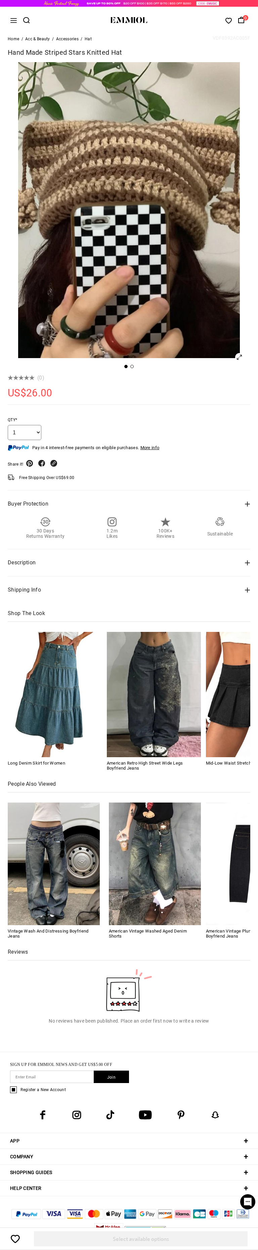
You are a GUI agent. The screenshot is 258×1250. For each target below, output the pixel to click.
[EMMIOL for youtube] (145, 1115)
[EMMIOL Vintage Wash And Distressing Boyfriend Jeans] (54, 863)
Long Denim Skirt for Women (36, 763)
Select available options (141, 1239)
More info (150, 447)
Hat (88, 39)
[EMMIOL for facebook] (42, 1115)
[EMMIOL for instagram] (76, 1115)
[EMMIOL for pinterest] (181, 1115)
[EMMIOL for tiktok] (110, 1115)
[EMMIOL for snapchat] (215, 1115)
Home (13, 39)
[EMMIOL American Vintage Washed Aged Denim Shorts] (155, 863)
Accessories (67, 39)
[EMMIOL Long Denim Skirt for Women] (55, 694)
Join (111, 1077)
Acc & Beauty (37, 39)
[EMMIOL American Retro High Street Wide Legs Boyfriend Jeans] (154, 694)
